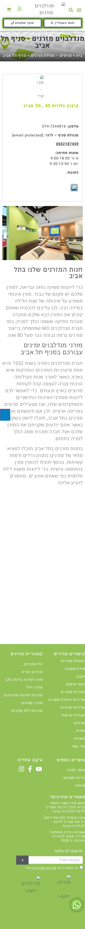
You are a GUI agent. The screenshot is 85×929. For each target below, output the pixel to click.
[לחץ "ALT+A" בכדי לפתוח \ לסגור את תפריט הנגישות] (5, 415)
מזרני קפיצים (32, 703)
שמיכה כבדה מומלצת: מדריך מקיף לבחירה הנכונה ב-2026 (67, 836)
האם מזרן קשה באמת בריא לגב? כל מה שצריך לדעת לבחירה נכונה (65, 807)
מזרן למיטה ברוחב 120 (24, 679)
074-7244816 (54, 126)
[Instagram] (21, 768)
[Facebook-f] (30, 768)
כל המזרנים (33, 664)
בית (79, 55)
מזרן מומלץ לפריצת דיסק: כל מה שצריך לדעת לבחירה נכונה (64, 822)
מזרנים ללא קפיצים (27, 710)
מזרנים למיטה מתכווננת (23, 695)
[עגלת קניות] (8, 9)
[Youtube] (38, 768)
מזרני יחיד (34, 687)
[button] (79, 10)
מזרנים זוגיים (32, 672)
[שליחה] (22, 860)
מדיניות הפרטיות (44, 867)
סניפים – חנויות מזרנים (51, 55)
